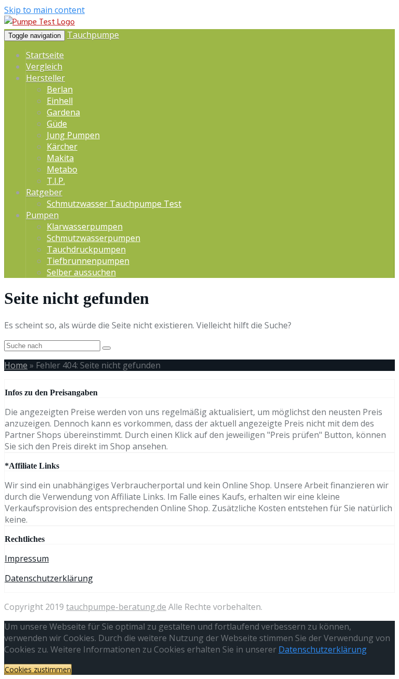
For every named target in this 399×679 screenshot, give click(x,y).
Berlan (60, 89)
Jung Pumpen (73, 135)
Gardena (63, 112)
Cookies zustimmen (38, 669)
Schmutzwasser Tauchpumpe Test (114, 203)
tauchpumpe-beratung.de (116, 607)
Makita (60, 158)
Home (16, 365)
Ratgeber (44, 192)
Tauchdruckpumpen (86, 249)
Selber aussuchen (81, 272)
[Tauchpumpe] (39, 22)
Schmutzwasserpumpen (93, 238)
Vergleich (44, 66)
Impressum (27, 558)
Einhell (60, 100)
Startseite (45, 55)
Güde (57, 123)
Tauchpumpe (93, 35)
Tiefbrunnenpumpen (88, 261)
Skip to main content (44, 10)
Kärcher (62, 146)
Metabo (62, 169)
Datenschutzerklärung (49, 578)
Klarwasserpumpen (85, 226)
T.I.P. (56, 181)
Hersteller (45, 78)
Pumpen (42, 215)
